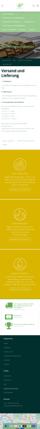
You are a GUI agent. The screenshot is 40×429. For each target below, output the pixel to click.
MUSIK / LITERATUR (9, 29)
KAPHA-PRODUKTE (19, 273)
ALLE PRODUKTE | (10, 14)
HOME (6, 343)
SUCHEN (6, 364)
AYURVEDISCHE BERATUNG (12, 356)
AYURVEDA (7, 348)
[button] (2, 6)
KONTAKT (7, 360)
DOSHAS (32, 29)
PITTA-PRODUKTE (20, 223)
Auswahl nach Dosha (19, 189)
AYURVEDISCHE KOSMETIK (12, 22)
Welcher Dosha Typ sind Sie (26, 141)
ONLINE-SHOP (8, 352)
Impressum (7, 376)
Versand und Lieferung (25, 60)
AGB (14, 60)
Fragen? (5, 145)
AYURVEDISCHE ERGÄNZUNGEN (13, 18)
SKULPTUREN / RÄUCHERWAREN (14, 26)
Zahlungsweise (7, 64)
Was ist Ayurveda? (8, 141)
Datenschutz (7, 60)
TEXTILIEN (21, 29)
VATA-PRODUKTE (19, 173)
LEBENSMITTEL (29, 22)
